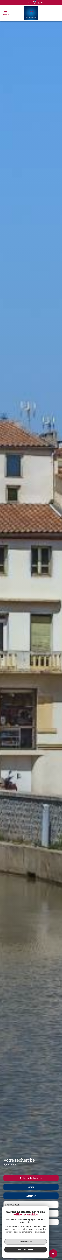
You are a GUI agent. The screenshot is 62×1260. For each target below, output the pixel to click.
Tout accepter (25, 1249)
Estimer (31, 1195)
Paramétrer (25, 1241)
